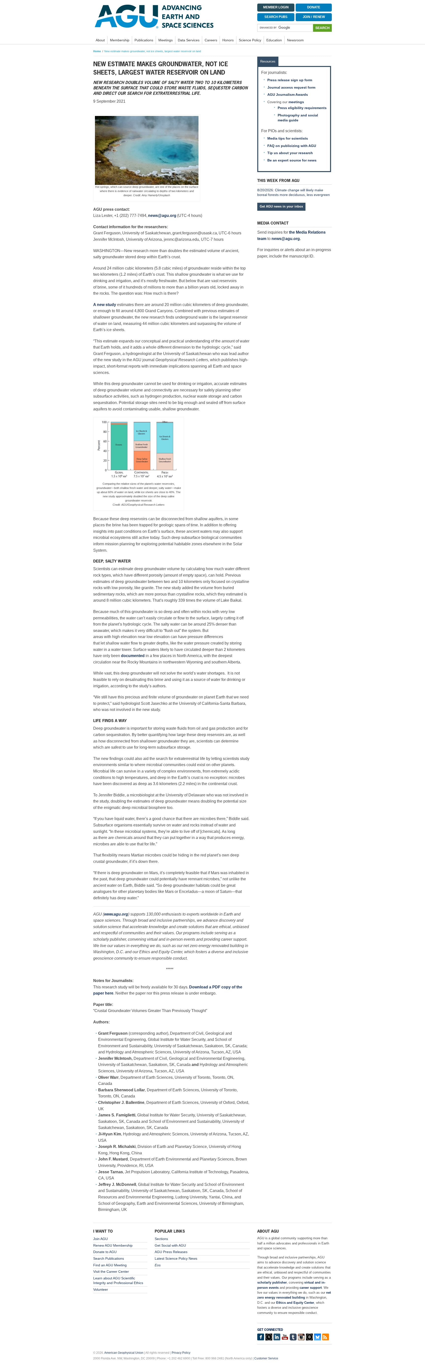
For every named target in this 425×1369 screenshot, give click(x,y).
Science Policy (250, 40)
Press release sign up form (289, 80)
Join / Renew (314, 17)
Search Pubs (276, 17)
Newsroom (295, 40)
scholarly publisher (272, 1282)
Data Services (188, 40)
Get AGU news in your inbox (281, 206)
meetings (296, 102)
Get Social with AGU (170, 1245)
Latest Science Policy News (176, 1258)
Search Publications (108, 1258)
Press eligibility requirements (302, 108)
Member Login (275, 7)
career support (311, 1287)
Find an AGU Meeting (110, 1265)
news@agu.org (286, 239)
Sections (161, 1239)
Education (274, 40)
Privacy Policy (181, 1352)
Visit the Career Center (111, 1271)
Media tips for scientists (287, 138)
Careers (211, 40)
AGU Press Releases (171, 1252)
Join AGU (100, 1239)
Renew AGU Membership (113, 1245)
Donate (313, 7)
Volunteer (100, 1289)
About (100, 40)
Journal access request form (291, 87)
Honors (228, 40)
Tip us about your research (290, 153)
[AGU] (171, 16)
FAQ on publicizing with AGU (291, 146)
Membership (119, 40)
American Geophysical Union (123, 1352)
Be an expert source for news (292, 160)
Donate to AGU (105, 1252)
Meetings (165, 40)
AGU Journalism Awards (287, 95)
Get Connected (270, 1330)
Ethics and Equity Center (295, 1303)
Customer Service (266, 1358)
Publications (144, 40)
